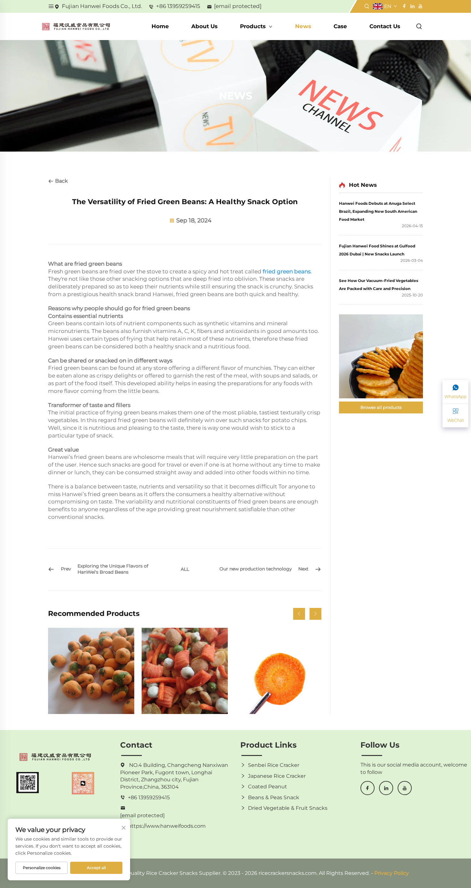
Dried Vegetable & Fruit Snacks (287, 808)
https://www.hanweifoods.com (167, 826)
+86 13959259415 (178, 6)
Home (160, 26)
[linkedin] (386, 788)
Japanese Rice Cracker (277, 776)
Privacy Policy (391, 873)
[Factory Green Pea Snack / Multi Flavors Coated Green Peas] (91, 671)
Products (253, 26)
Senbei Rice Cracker (273, 765)
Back (61, 181)
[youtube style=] (419, 6)
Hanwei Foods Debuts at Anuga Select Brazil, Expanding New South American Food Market (378, 211)
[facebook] (367, 788)
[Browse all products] (381, 356)
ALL (185, 569)
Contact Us (384, 26)
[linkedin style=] (412, 6)
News (303, 26)
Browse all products (380, 407)
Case (340, 26)
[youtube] (405, 788)
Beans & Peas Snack (273, 797)
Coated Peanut (267, 787)
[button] (299, 614)
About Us (204, 26)
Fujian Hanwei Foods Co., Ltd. (102, 6)
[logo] (76, 26)
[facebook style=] (404, 6)
